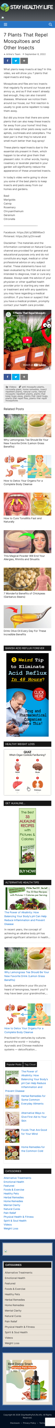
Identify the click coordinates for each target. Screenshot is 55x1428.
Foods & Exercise (14, 1189)
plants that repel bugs (36, 396)
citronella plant (13, 389)
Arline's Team (13, 54)
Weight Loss (11, 1228)
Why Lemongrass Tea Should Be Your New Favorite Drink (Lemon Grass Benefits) (26, 443)
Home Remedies (13, 1201)
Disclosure (15, 1423)
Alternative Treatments (17, 1177)
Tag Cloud (30, 1064)
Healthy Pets (11, 1193)
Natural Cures (12, 1209)
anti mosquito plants (33, 386)
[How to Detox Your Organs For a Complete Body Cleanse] (27, 1014)
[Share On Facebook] (7, 61)
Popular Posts (14, 1064)
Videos (12, 386)
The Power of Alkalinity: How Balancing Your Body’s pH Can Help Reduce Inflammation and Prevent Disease (25, 918)
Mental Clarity (12, 1205)
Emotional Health (14, 1181)
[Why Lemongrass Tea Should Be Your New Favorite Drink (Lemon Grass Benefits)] (27, 958)
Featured (9, 1185)
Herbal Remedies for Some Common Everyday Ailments (33, 1099)
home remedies (31, 389)
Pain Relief (10, 1212)
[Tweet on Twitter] (16, 61)
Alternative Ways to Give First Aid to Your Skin (34, 1116)
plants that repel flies (17, 398)
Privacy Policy (29, 1423)
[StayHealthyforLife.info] (27, 7)
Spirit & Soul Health (15, 1220)
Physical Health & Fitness (19, 1216)
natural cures (30, 391)
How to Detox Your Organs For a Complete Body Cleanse (23, 1030)
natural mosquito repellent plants (26, 392)
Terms (42, 1423)
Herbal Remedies (14, 1197)
